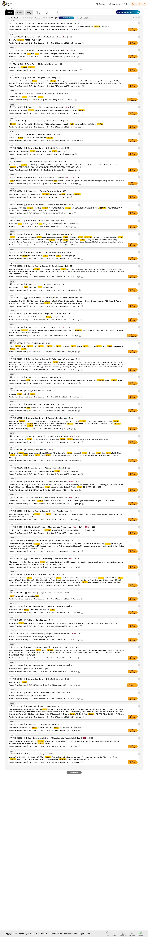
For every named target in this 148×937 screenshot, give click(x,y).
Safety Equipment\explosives (38, 738)
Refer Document (20, 29)
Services (101, 4)
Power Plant (31, 23)
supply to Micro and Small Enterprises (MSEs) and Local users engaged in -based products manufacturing (56, 124)
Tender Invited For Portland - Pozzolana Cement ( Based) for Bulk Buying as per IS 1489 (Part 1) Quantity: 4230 (52, 530)
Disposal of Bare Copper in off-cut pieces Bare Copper (28, 669)
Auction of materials (22, 394)
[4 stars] (30, 18)
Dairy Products (33, 693)
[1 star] (23, 18)
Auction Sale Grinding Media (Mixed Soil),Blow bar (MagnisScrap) (38, 151)
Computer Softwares (35, 314)
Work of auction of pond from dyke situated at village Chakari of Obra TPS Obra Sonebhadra (46, 54)
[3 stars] (27, 18)
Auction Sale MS (18, 682)
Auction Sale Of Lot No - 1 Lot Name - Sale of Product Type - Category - (44, 194)
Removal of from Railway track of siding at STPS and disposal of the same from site (43, 224)
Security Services (34, 161)
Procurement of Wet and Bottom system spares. (31, 287)
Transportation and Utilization (24, 596)
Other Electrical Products (36, 527)
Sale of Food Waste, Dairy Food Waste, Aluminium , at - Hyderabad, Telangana (40, 317)
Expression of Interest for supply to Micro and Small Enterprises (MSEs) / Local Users (46, 110)
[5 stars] (32, 18)
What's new (116, 4)
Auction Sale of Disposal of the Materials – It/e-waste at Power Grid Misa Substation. (45, 727)
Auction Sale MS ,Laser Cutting (26, 97)
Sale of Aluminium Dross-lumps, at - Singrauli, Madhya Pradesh (31, 637)
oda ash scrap (48, 18)
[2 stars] (25, 18)
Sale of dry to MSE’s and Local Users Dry (30, 137)
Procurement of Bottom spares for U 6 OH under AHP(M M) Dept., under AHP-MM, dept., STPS (45, 408)
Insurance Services (35, 497)
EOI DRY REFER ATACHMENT (25, 40)
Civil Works (32, 706)
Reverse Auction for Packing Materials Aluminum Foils (28, 696)
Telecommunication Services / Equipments (43, 298)
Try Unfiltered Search (66, 18)
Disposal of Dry (21, 67)
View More (74, 772)
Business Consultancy (35, 93)
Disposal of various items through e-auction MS (32, 610)
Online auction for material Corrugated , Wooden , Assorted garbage (42, 256)
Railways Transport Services (38, 266)
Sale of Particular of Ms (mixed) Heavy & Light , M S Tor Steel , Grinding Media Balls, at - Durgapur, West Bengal (58, 439)
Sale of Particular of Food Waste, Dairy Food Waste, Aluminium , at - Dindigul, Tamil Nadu (43, 471)
